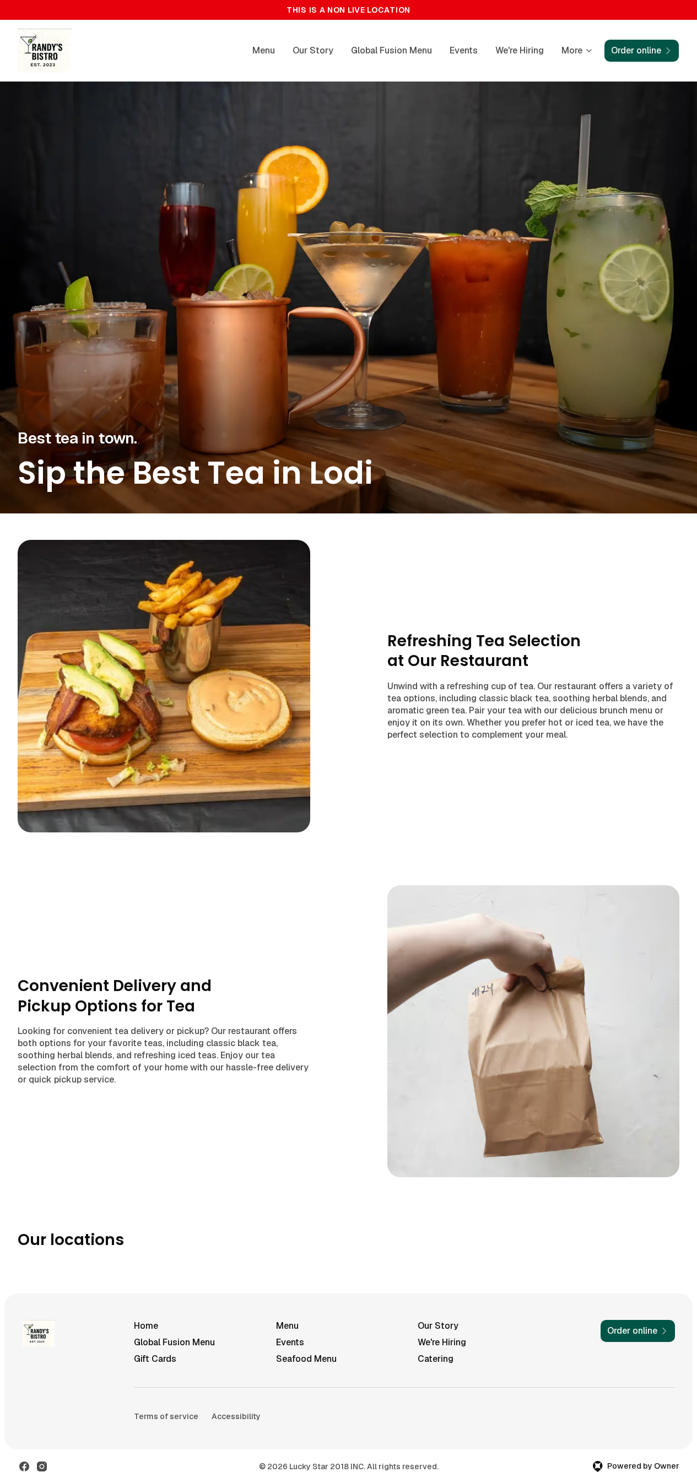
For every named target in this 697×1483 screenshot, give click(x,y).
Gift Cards (155, 1359)
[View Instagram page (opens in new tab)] (41, 1466)
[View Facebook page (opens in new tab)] (24, 1466)
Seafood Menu (306, 1359)
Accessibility (236, 1416)
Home (146, 1326)
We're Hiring (519, 50)
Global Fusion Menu (391, 50)
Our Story (313, 50)
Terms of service (166, 1416)
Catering (435, 1359)
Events (464, 50)
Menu (263, 50)
